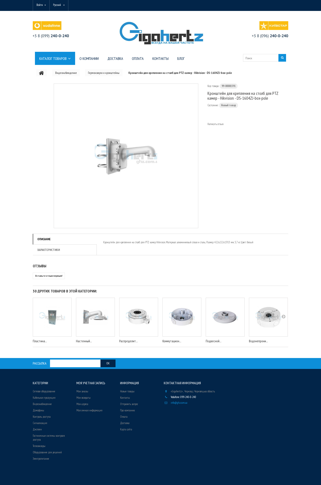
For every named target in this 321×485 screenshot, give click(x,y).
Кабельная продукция (44, 398)
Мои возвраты (83, 398)
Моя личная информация (89, 410)
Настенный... (84, 341)
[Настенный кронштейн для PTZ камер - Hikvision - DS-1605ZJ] (95, 317)
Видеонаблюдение (42, 404)
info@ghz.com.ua (179, 403)
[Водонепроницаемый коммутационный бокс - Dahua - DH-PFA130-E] (268, 317)
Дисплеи (37, 429)
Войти (39, 5)
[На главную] (41, 72)
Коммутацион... (171, 341)
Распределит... (128, 341)
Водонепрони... (258, 341)
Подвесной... (213, 341)
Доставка (124, 423)
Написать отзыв (215, 124)
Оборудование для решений (47, 452)
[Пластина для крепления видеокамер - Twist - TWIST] (52, 317)
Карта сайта (126, 429)
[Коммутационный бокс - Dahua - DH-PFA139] (181, 317)
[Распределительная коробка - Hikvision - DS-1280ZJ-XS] (138, 317)
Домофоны (38, 410)
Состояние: (212, 105)
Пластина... (40, 341)
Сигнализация (40, 423)
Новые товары (127, 391)
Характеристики (48, 250)
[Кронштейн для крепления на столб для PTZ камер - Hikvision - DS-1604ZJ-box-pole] (126, 156)
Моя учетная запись (90, 383)
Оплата (124, 417)
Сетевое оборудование (44, 391)
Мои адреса (82, 404)
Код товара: (213, 86)
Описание (44, 239)
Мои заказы (82, 391)
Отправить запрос (129, 404)
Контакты (125, 398)
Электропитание (41, 459)
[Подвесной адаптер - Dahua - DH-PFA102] (225, 317)
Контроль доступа (42, 417)
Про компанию (127, 410)
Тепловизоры (39, 446)
